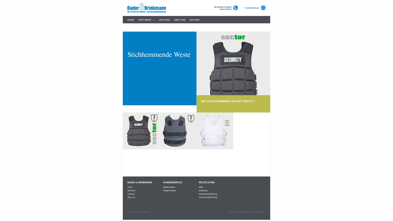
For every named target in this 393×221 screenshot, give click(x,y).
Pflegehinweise (169, 190)
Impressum (203, 190)
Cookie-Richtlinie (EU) (208, 197)
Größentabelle (169, 187)
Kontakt (195, 19)
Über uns (179, 19)
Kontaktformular (252, 7)
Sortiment (145, 19)
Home (130, 19)
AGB (201, 187)
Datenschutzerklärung (208, 193)
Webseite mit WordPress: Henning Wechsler (247, 211)
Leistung (164, 19)
